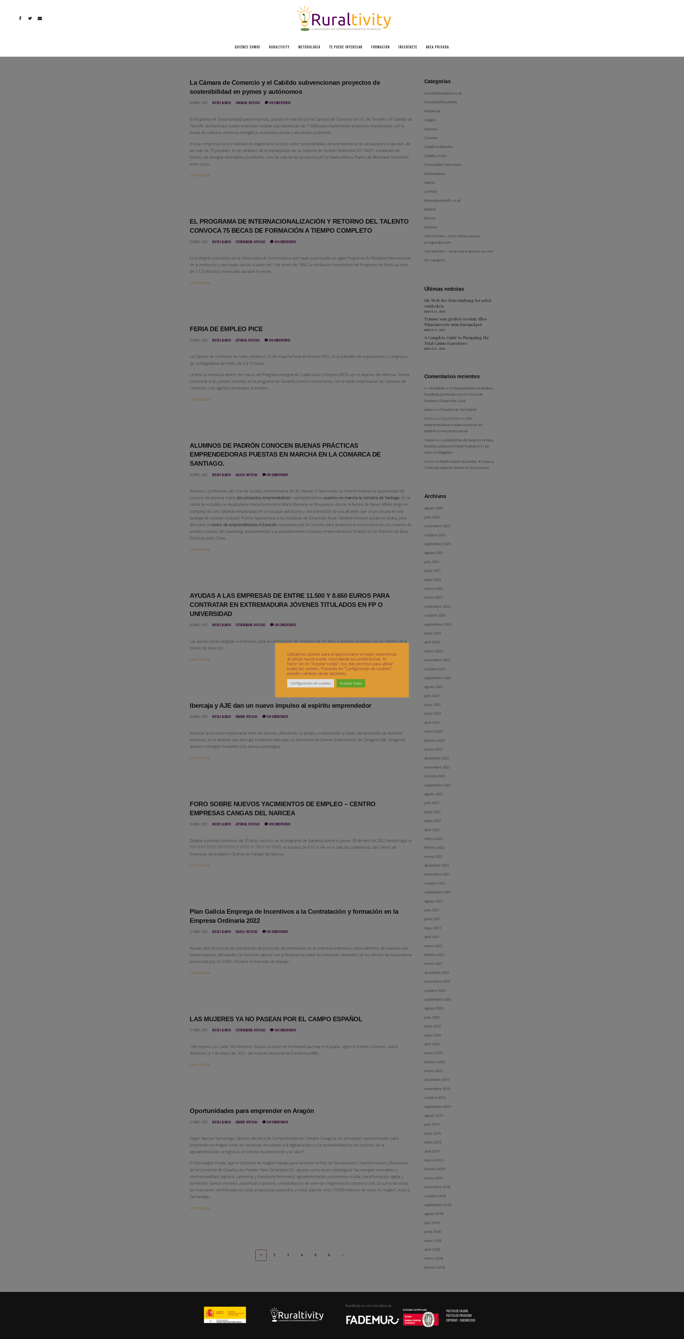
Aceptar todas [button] (351, 683)
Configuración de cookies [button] (310, 683)
